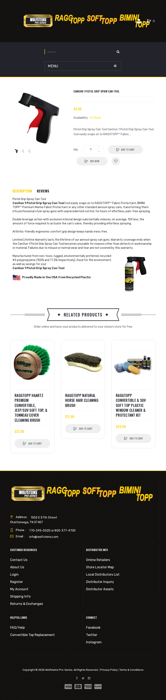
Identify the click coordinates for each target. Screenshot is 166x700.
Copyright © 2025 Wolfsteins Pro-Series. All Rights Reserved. (60, 669)
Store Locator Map (100, 567)
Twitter (91, 635)
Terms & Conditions (131, 669)
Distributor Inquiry (100, 582)
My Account (19, 589)
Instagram (94, 642)
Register (16, 582)
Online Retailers (98, 560)
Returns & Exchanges (26, 604)
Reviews (43, 191)
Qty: (75, 149)
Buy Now (94, 161)
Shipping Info (20, 596)
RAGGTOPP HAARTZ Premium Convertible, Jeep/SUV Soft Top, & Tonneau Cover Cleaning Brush (31, 408)
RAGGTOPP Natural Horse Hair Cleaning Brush (81, 400)
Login (14, 574)
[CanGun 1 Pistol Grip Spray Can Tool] (16, 151)
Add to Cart (128, 149)
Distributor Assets (100, 589)
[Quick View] (16, 361)
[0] (149, 21)
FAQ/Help (17, 627)
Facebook (93, 627)
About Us (17, 567)
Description (22, 191)
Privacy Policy (109, 669)
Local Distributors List (102, 574)
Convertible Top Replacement (32, 635)
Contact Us (18, 560)
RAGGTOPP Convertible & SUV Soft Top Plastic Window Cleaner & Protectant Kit (131, 405)
